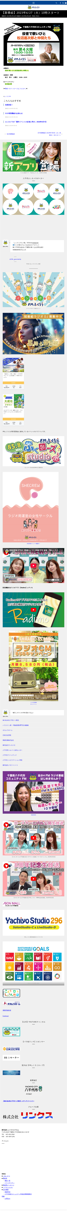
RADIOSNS (33, 815)
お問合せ (7, 1198)
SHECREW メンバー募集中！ (33, 543)
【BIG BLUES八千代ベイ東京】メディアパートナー (18, 1101)
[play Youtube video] (33, 609)
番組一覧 (7, 1180)
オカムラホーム (7, 730)
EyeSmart (6, 1016)
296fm (37, 16)
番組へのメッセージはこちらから (15, 88)
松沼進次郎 (8, 84)
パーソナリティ (9, 1183)
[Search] (56, 3)
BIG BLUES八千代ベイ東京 (11, 720)
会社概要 (6, 1189)
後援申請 (7, 1192)
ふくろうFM (7, 96)
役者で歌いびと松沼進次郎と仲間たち (17, 70)
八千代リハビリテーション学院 (12, 760)
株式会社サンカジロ (9, 745)
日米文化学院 (7, 735)
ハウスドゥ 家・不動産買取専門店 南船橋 (16, 725)
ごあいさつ (6, 1176)
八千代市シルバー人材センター (12, 750)
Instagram (35, 242)
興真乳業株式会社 (8, 740)
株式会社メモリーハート (10, 765)
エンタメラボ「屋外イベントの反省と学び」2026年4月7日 (25, 122)
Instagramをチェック (19, 249)
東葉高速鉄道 (7, 1010)
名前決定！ (9, 105)
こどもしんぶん (8, 1187)
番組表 (5, 1178)
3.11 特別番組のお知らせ (14, 113)
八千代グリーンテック (10, 755)
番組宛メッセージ (8, 1185)
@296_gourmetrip (15, 259)
